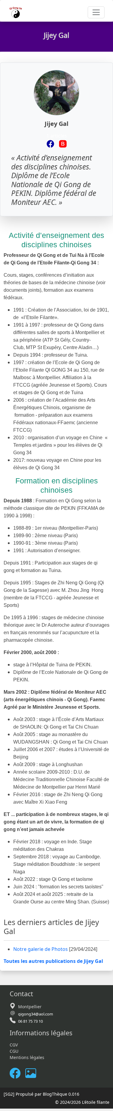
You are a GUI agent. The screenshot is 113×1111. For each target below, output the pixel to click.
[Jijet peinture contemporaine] (63, 144)
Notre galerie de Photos (41, 949)
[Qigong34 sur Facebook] (50, 144)
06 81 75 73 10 (30, 1021)
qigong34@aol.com (35, 1014)
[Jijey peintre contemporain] (33, 1073)
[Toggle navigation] (96, 12)
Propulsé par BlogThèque (41, 1094)
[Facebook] (17, 1073)
